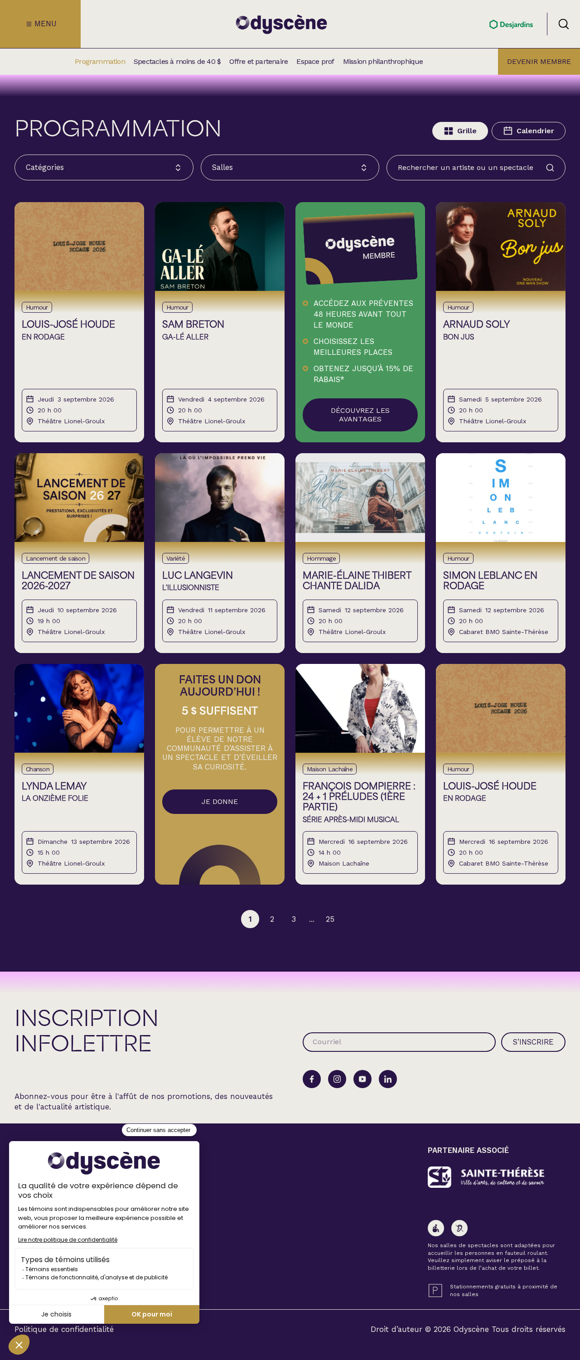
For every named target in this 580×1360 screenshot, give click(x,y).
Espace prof (315, 62)
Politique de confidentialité (64, 1329)
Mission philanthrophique (383, 62)
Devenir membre (539, 61)
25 (330, 919)
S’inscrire (533, 1041)
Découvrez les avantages (360, 414)
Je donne (220, 801)
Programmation (100, 62)
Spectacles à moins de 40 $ (177, 62)
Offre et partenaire (258, 62)
